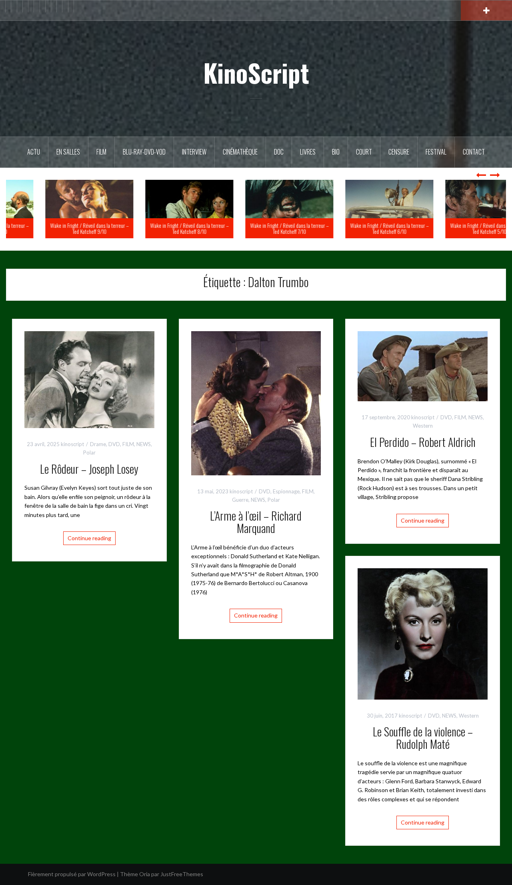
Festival (436, 152)
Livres (308, 152)
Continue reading (89, 538)
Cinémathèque (240, 152)
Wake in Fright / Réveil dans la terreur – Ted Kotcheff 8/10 (256, 228)
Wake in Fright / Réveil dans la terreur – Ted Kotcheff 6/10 (456, 228)
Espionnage (286, 491)
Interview (194, 152)
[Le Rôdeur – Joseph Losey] (89, 379)
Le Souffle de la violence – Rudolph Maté (423, 737)
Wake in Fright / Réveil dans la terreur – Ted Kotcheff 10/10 (56, 228)
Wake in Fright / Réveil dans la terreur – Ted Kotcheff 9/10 (156, 228)
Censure (398, 152)
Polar (89, 452)
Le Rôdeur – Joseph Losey (89, 469)
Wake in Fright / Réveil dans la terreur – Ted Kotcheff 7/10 (356, 228)
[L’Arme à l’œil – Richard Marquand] (256, 402)
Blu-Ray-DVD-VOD (144, 152)
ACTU (33, 152)
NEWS (143, 444)
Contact (474, 152)
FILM (101, 152)
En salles (68, 152)
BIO (336, 152)
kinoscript (72, 444)
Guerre (240, 500)
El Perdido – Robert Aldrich (423, 442)
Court (364, 152)
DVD (114, 444)
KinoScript (256, 72)
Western (423, 425)
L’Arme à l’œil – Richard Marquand (256, 521)
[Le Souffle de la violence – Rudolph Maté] (423, 633)
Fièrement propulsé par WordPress (72, 874)
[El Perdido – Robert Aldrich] (423, 365)
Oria (144, 874)
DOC (279, 152)
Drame (98, 444)
